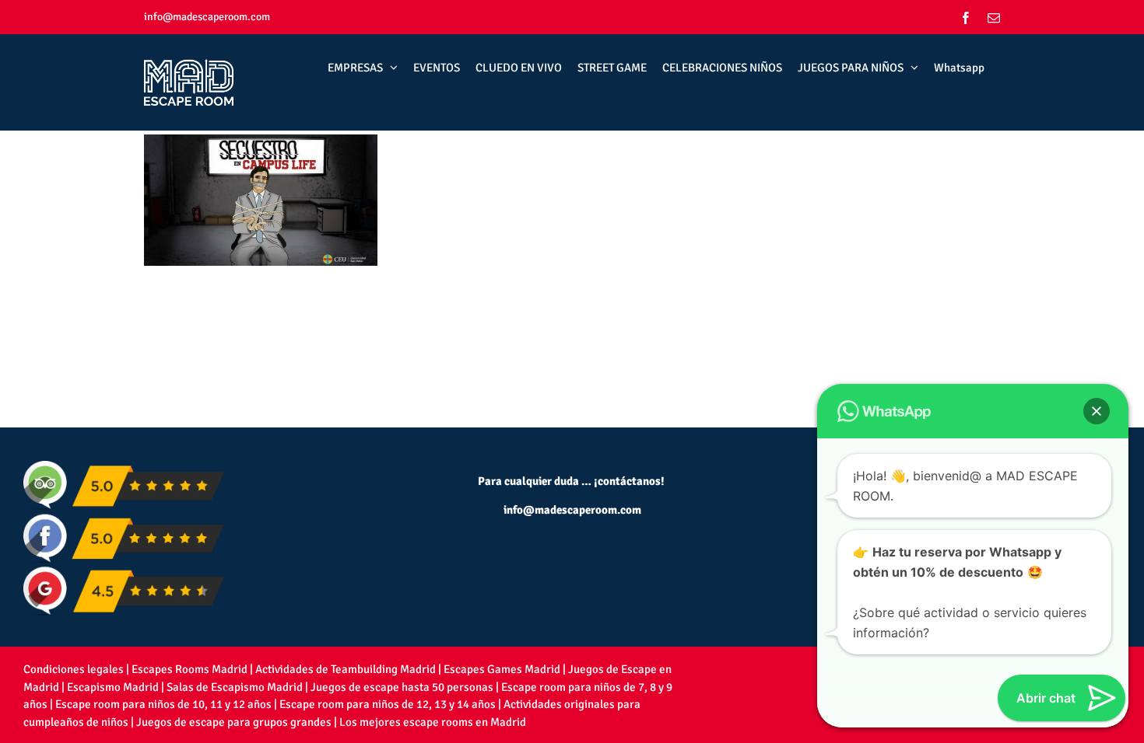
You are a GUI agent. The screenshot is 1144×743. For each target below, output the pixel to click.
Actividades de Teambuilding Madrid (345, 669)
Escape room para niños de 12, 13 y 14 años (387, 704)
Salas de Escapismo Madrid (235, 687)
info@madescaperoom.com (207, 16)
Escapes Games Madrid (502, 669)
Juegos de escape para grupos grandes (234, 722)
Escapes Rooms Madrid (189, 669)
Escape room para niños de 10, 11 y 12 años (163, 704)
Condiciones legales (73, 669)
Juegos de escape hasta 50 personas (402, 687)
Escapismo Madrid (113, 687)
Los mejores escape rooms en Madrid (432, 722)
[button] (1096, 411)
